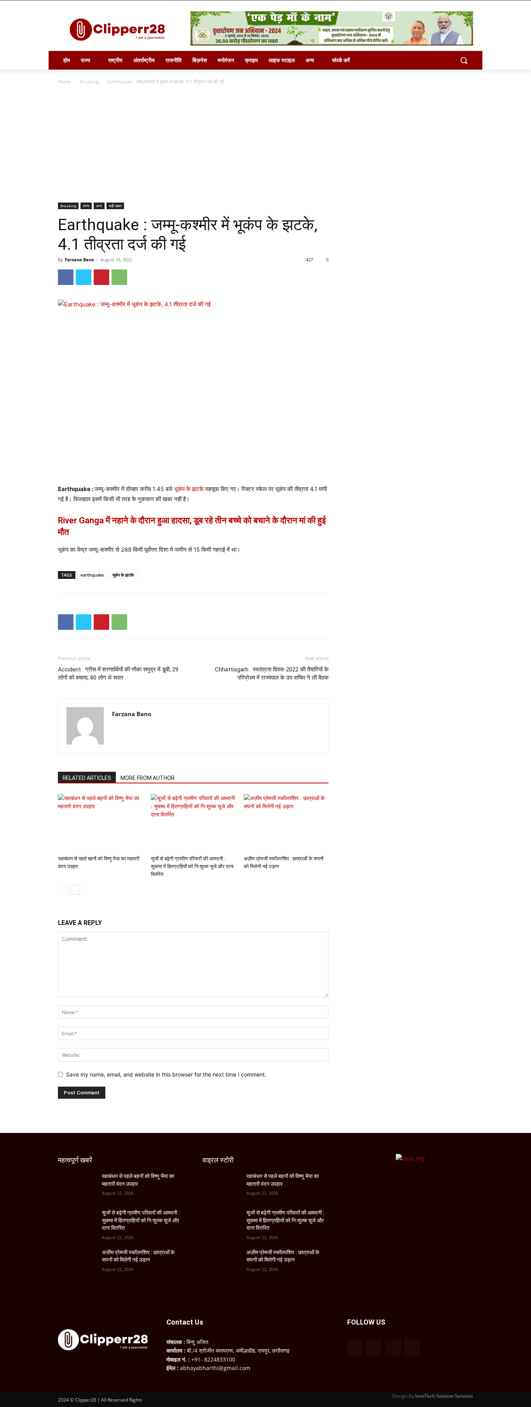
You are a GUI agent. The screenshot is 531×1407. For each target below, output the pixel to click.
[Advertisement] (265, 144)
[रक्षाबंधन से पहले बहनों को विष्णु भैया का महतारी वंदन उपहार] (100, 823)
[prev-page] (63, 890)
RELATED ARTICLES (87, 778)
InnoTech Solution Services (444, 1396)
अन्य (99, 205)
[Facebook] (65, 277)
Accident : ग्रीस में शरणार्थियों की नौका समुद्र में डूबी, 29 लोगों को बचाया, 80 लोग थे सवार (118, 673)
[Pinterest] (101, 277)
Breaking (89, 81)
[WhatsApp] (119, 277)
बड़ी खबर (115, 205)
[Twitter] (83, 277)
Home (64, 81)
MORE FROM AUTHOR (148, 778)
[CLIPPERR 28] (120, 29)
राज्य (86, 205)
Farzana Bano (79, 259)
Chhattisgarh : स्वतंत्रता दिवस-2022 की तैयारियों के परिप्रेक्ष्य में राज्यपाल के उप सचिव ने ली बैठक (271, 673)
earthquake (92, 575)
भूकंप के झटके (189, 489)
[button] (463, 60)
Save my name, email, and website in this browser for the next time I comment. (166, 1074)
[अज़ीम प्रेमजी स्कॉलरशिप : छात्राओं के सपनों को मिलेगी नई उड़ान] (286, 823)
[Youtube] (412, 1347)
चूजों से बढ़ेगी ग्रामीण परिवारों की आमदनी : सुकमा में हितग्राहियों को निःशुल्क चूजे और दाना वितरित (192, 866)
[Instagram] (373, 1347)
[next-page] (75, 890)
